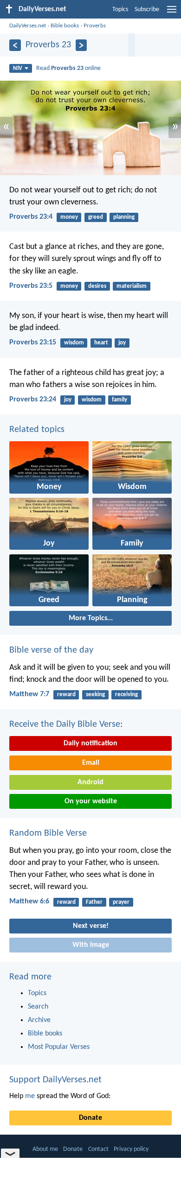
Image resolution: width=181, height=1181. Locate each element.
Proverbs (95, 26)
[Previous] (15, 45)
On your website (91, 801)
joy (122, 343)
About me (45, 1149)
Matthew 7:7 (29, 694)
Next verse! (91, 926)
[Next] (81, 45)
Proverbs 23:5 (30, 286)
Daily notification (90, 743)
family (119, 400)
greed (95, 217)
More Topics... (91, 618)
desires (97, 286)
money (69, 217)
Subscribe (147, 9)
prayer (121, 902)
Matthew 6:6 (29, 901)
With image (90, 945)
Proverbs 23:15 (32, 342)
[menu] (171, 13)
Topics (120, 9)
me (30, 1096)
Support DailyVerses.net (55, 1080)
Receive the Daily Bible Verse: (66, 724)
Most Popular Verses (59, 1047)
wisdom (74, 343)
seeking (95, 695)
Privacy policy (131, 1149)
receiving (126, 695)
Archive (39, 1020)
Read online (68, 68)
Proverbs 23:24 (32, 399)
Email (90, 763)
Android (90, 782)
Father (94, 902)
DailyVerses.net (27, 26)
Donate (90, 1118)
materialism (131, 286)
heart (101, 343)
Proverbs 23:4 (30, 217)
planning (124, 217)
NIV (17, 68)
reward (66, 695)
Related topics (37, 429)
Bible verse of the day (51, 650)
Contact (98, 1149)
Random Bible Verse (48, 833)
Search (38, 1006)
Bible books (65, 26)
